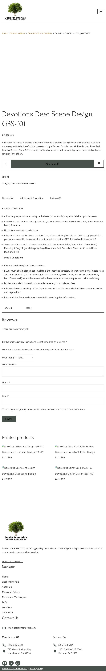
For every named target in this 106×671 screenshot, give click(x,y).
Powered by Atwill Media (14, 668)
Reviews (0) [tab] (55, 198)
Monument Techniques (14, 597)
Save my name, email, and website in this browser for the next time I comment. (44, 409)
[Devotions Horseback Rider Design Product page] (80, 452)
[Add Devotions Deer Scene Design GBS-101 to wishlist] (99, 164)
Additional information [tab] (31, 198)
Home (5, 33)
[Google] (17, 663)
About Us (7, 586)
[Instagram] (11, 663)
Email (5, 395)
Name (6, 382)
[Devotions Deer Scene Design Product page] (27, 474)
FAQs (4, 602)
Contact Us (7, 612)
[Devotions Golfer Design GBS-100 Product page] (80, 474)
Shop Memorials (10, 581)
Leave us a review (12, 561)
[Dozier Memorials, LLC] (15, 11)
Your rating (9, 357)
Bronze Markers (17, 33)
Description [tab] (8, 198)
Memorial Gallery (11, 592)
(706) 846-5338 (15, 644)
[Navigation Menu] (100, 11)
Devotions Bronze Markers (40, 33)
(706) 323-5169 (66, 644)
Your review (9, 364)
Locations (7, 607)
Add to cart (52, 163)
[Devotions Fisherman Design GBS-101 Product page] (27, 452)
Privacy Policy (36, 668)
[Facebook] (4, 663)
